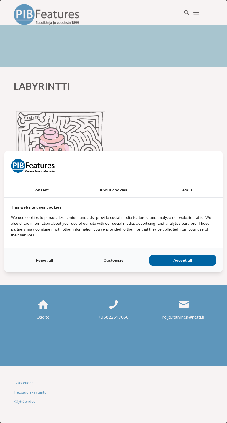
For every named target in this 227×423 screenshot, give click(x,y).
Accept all (182, 260)
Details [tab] (186, 190)
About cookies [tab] (113, 190)
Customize (113, 260)
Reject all (44, 260)
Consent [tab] (41, 190)
